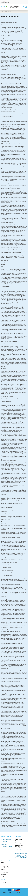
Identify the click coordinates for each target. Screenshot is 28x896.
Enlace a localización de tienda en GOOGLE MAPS (21, 857)
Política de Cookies (6, 848)
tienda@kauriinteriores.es (21, 853)
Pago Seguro (5, 841)
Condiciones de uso (6, 839)
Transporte (4, 843)
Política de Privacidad (7, 846)
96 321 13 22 (19, 849)
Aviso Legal (4, 844)
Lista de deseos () (5, 2)
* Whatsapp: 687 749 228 (20, 855)
